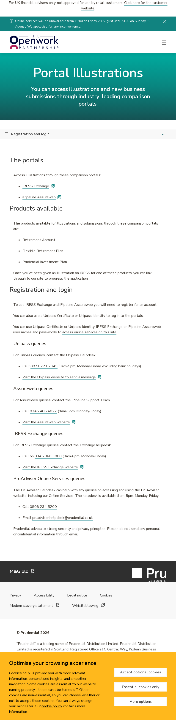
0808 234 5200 (43, 506)
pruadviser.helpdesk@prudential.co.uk (62, 517)
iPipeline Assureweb (39, 197)
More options (140, 701)
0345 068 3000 (48, 456)
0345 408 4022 (43, 411)
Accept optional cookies (140, 672)
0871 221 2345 (44, 366)
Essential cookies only (140, 686)
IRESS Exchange (35, 186)
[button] (164, 21)
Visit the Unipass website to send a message (59, 377)
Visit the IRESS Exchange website (50, 467)
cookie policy (51, 706)
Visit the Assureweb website (46, 422)
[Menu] (164, 42)
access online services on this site (89, 332)
